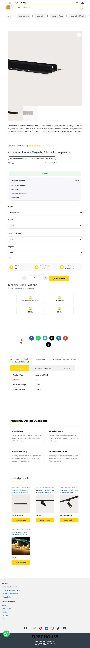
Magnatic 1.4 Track (77, 16)
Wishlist (4, 612)
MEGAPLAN (24, 362)
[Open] (9, 2)
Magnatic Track (57, 16)
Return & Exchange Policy (11, 590)
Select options (21, 520)
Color (10, 220)
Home (9, 16)
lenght (10, 247)
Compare (5, 615)
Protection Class (14, 233)
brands (10, 206)
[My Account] (77, 2)
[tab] (19, 368)
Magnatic (40, 16)
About (4, 605)
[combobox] (43, 7)
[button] (31, 338)
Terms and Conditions (9, 587)
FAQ (3, 619)
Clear (77, 180)
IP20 (25, 529)
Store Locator (6, 609)
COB (22, 529)
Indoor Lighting (23, 16)
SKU (8, 7)
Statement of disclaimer (10, 594)
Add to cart (61, 278)
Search (79, 7)
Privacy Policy (7, 597)
